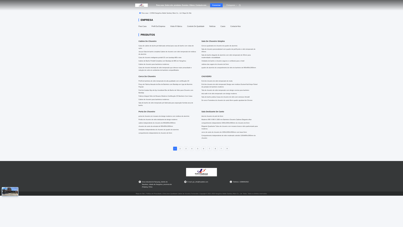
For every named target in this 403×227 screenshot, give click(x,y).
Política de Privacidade (153, 193)
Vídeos (192, 5)
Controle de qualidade (195, 26)
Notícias (212, 26)
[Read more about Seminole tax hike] (221, 148)
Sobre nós (169, 5)
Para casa (160, 5)
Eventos (185, 5)
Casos (222, 26)
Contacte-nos (201, 5)
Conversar (216, 5)
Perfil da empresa (158, 26)
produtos (177, 5)
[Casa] (141, 5)
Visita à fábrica (176, 26)
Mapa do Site (140, 193)
